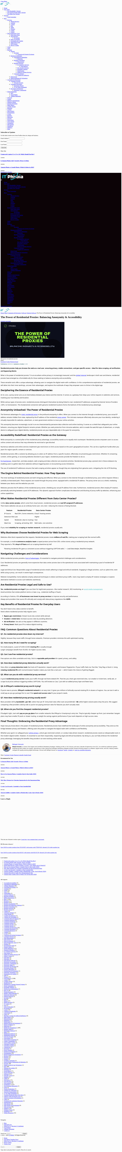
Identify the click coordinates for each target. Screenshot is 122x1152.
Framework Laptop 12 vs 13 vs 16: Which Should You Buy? (17, 154)
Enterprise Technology (10, 972)
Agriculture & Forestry (10, 887)
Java (5, 1005)
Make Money (10, 105)
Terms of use (7, 1144)
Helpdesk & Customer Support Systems (14, 984)
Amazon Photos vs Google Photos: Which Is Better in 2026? (17, 167)
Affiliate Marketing (16, 96)
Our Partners (7, 1127)
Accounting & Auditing (10, 883)
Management (20, 62)
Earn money (7, 953)
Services (6, 15)
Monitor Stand (8, 1029)
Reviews (9, 20)
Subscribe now (8, 1124)
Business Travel (8, 909)
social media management (93, 589)
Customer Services (9, 936)
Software (9, 97)
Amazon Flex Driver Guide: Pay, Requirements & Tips (18, 873)
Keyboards (17, 38)
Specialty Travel (8, 1075)
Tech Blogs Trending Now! (11, 1139)
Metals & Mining (8, 1024)
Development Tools (9, 945)
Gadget (12, 32)
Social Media (14, 94)
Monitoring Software (9, 1030)
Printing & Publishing (9, 1051)
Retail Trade (14, 76)
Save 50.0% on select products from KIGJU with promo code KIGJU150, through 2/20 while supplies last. (29, 852)
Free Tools (7, 9)
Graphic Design (11, 106)
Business (9, 50)
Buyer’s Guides (15, 45)
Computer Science (9, 923)
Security (9, 118)
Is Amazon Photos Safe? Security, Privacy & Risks (15, 160)
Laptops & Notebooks (10, 1011)
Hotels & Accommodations (11, 989)
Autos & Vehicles (8, 895)
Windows (9, 127)
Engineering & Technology (11, 971)
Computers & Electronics (13, 79)
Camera (13, 24)
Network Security (18, 82)
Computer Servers (8, 926)
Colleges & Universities (10, 917)
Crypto (9, 114)
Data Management (9, 938)
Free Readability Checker (14, 11)
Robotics (9, 115)
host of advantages (32, 558)
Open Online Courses (9, 1042)
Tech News (7, 1080)
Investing (16, 53)
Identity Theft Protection (10, 993)
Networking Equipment (10, 1039)
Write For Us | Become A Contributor (14, 1126)
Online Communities (9, 1041)
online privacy (34, 733)
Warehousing (20, 71)
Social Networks (8, 1072)
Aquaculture (7, 893)
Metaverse (10, 117)
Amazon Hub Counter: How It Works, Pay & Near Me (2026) (20, 874)
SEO (12, 93)
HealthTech (7, 983)
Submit (18, 1147)
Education (6, 957)
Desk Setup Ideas (15, 35)
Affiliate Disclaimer (9, 1129)
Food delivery (24, 66)
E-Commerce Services (23, 65)
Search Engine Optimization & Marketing (15, 1062)
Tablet (12, 27)
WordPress (10, 126)
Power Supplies (8, 1050)
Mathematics (7, 1021)
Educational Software (9, 960)
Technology (10, 123)
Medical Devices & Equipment (12, 1023)
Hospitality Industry (22, 69)
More (8, 129)
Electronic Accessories (10, 962)
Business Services (18, 63)
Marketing (20, 59)
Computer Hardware (9, 920)
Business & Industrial (16, 56)
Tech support (10, 121)
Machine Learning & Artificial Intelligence (15, 1016)
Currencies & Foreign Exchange (25, 54)
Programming (10, 112)
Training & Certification (10, 1090)
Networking (10, 120)
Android (13, 23)
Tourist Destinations (9, 1089)
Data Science (10, 111)
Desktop (13, 29)
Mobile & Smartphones (13, 100)
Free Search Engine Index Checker (16, 12)
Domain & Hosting (12, 103)
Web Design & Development (11, 1105)
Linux (5, 1014)
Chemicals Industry (19, 74)
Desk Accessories (15, 39)
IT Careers (7, 1004)
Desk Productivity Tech (13, 33)
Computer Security (15, 81)
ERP (5, 975)
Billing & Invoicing (9, 898)
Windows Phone (11, 102)
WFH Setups (14, 44)
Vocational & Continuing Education (13, 1101)
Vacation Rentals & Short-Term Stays (14, 1095)
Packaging (6, 1048)
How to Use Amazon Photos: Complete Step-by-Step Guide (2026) (18, 774)
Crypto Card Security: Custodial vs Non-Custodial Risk (16, 786)
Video (5, 1099)
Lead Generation (11, 17)
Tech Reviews (14, 36)
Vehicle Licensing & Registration (12, 1098)
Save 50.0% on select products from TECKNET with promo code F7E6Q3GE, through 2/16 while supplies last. (30, 847)
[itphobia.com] (12, 179)
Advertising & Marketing (20, 57)
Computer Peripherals (9, 921)
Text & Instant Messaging (10, 1086)
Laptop (12, 30)
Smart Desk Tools (15, 42)
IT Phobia (11, 1135)
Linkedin (70, 750)
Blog (5, 18)
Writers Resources (8, 1113)
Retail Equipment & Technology (19, 78)
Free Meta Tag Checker (13, 14)
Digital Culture (8, 947)
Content (9, 109)
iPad (12, 26)
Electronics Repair (19, 85)
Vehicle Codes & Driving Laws (12, 1096)
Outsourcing (7, 1047)
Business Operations (19, 60)
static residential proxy (29, 414)
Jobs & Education (8, 1007)
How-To (6, 990)
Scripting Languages (9, 1060)
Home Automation (9, 986)
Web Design (10, 124)
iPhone (6, 1001)
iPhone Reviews (15, 21)
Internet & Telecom (9, 995)
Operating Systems (9, 1044)
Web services (7, 1107)
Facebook (60, 750)
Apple (9, 47)
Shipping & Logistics (9, 1068)
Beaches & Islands (9, 896)
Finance (13, 51)
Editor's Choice (8, 956)
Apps (8, 48)
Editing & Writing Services (24, 72)
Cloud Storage (8, 914)
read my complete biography (83, 750)
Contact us (7, 1130)
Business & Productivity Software (13, 905)
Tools (5, 1087)
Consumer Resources (9, 930)
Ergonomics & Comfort (17, 41)
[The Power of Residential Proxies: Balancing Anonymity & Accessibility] (32, 357)
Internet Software (6, 321)
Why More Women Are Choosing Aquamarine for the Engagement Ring (20, 780)
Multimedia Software (9, 1033)
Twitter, (65, 750)
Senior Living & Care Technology (13, 1065)
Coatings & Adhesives (23, 75)
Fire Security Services (23, 68)
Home (5, 8)
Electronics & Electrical (17, 88)
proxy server (61, 417)
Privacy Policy (8, 1142)
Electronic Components (20, 90)
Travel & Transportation (10, 1092)
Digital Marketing (12, 91)
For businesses (6, 461)
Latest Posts (7, 1013)
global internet (81, 375)
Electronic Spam (8, 965)
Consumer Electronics (16, 84)
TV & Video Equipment (20, 87)
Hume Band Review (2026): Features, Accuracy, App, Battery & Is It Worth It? (24, 865)
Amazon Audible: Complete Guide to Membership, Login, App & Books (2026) (22, 792)
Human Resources (9, 992)
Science (6, 1059)
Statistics (6, 1077)
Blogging (9, 108)
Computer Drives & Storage (11, 918)
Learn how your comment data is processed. (32, 839)
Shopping (6, 1069)
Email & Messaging (9, 969)
